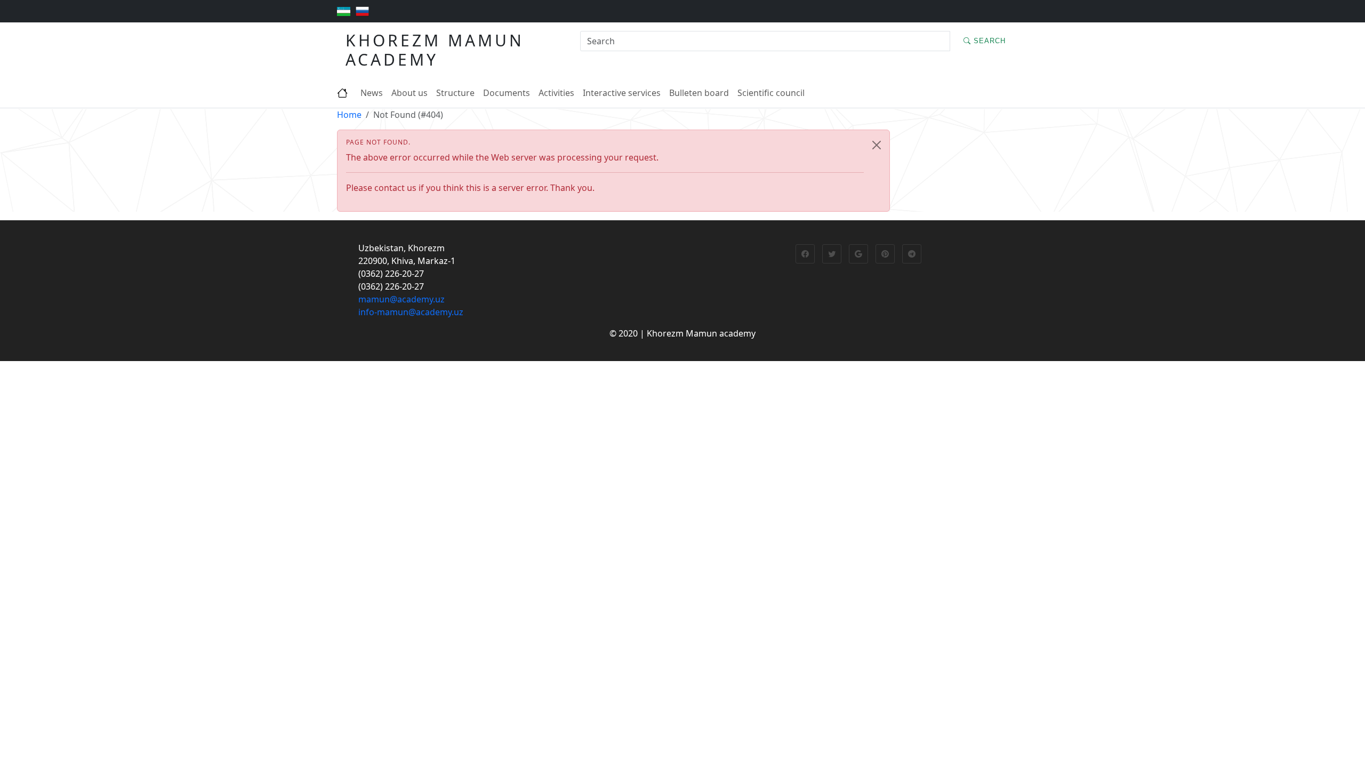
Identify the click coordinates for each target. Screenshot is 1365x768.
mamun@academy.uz (401, 299)
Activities (556, 93)
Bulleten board (699, 93)
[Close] (876, 145)
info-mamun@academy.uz (410, 312)
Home (349, 115)
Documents (506, 93)
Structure (455, 93)
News (371, 93)
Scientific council (771, 93)
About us (409, 93)
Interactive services (622, 93)
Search (988, 41)
